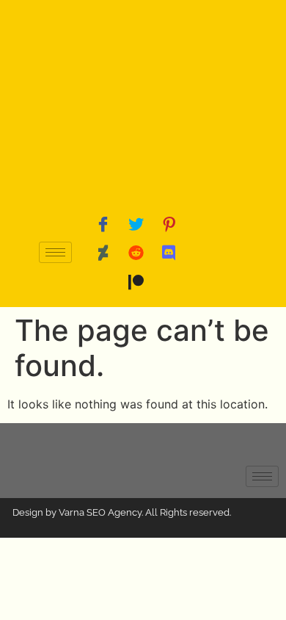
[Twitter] (136, 223)
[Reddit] (136, 253)
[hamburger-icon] (55, 252)
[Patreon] (136, 282)
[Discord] (169, 253)
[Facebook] (103, 223)
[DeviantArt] (103, 253)
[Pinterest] (169, 223)
